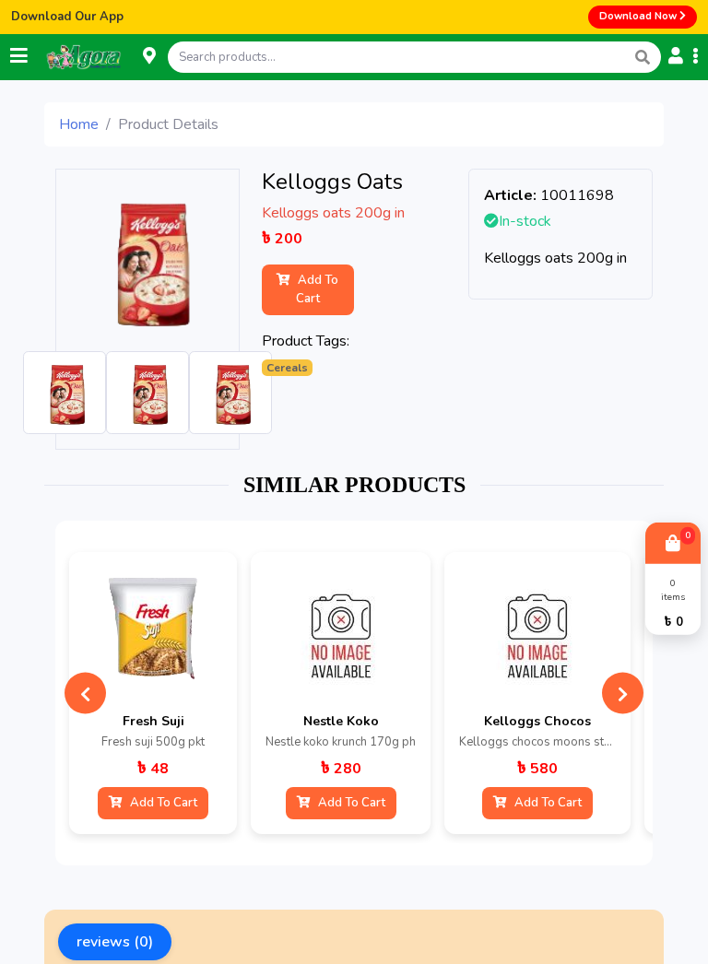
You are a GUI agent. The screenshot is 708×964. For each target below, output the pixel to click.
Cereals (287, 367)
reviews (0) (115, 942)
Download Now (639, 16)
